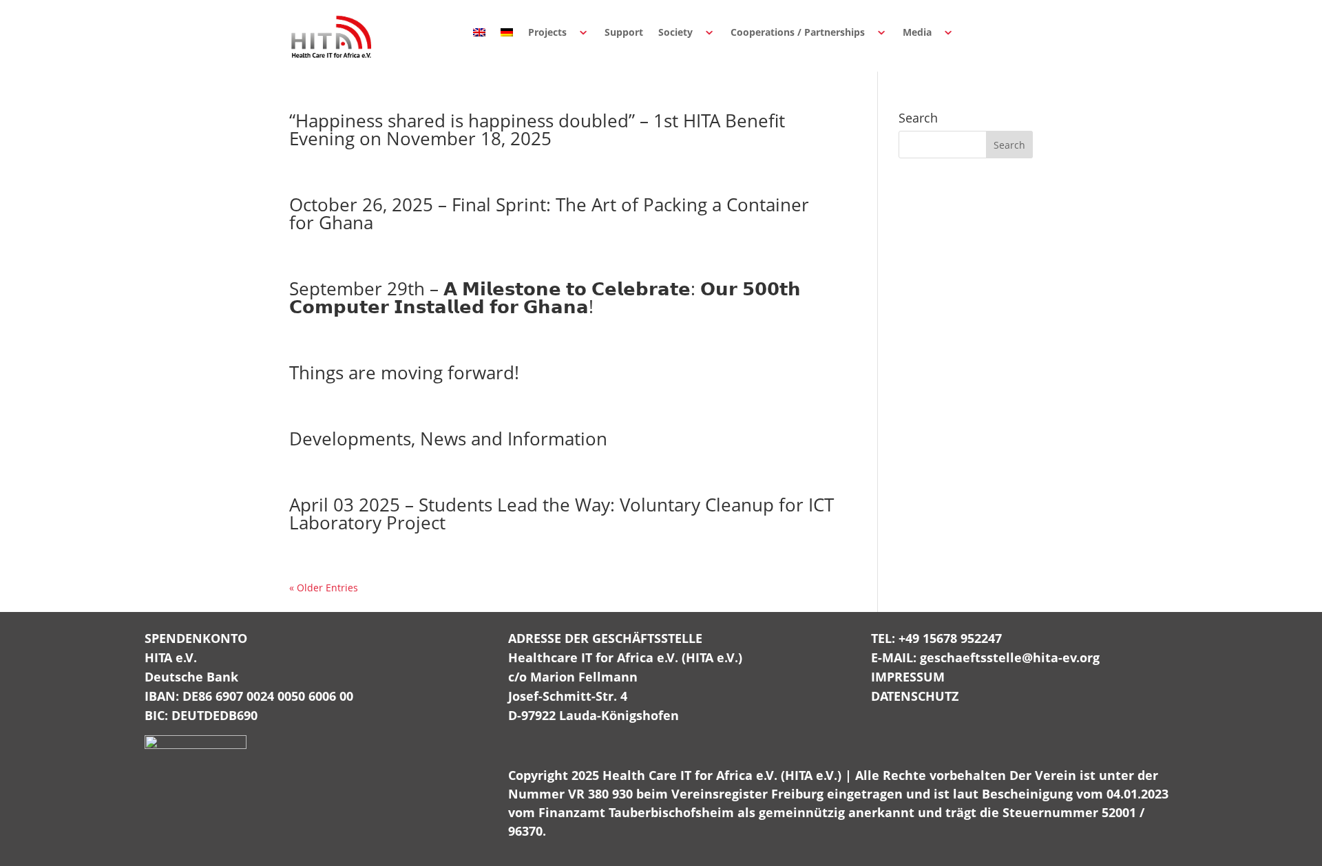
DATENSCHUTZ (914, 696)
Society (675, 32)
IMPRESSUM (908, 676)
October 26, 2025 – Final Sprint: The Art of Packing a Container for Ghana (549, 213)
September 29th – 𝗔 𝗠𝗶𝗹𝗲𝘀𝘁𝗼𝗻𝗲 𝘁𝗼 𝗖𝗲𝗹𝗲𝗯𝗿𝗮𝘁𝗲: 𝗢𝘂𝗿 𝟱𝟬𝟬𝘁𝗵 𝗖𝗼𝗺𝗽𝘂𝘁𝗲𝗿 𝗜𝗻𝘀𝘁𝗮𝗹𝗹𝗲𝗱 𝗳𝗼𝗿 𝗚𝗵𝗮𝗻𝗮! (545, 297)
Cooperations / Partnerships (798, 32)
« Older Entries (323, 587)
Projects (547, 32)
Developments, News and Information (448, 438)
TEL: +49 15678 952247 (936, 638)
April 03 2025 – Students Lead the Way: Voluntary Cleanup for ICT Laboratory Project (561, 513)
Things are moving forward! (404, 372)
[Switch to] (479, 32)
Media (917, 32)
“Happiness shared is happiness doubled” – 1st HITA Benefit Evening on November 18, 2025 (537, 129)
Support (624, 32)
